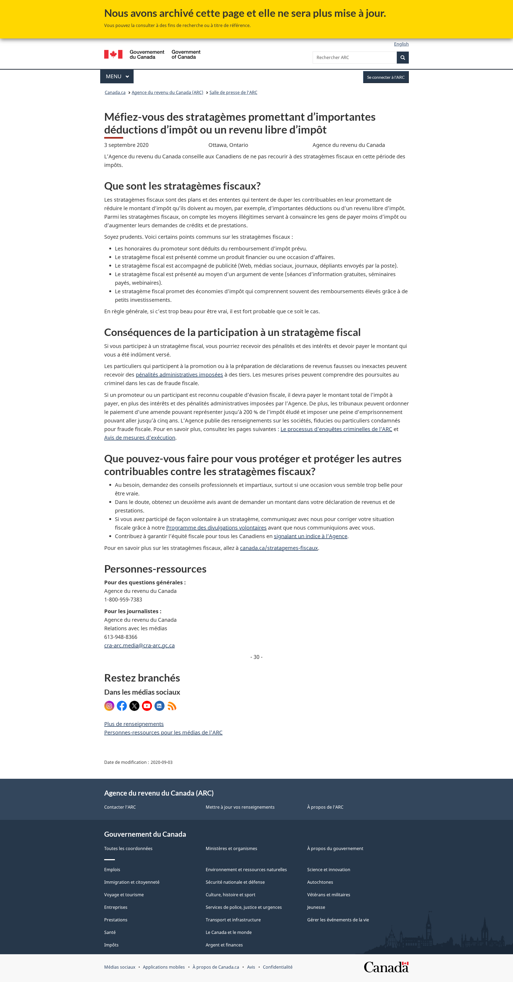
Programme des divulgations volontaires (216, 527)
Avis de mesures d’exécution (139, 437)
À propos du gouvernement (335, 848)
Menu (120, 76)
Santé (110, 932)
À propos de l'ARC (325, 807)
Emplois (112, 870)
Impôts (111, 945)
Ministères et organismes (231, 848)
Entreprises (115, 907)
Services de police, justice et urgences (244, 907)
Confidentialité (278, 967)
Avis (251, 967)
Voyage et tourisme (124, 895)
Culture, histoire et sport (230, 895)
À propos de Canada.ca (216, 967)
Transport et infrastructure (233, 920)
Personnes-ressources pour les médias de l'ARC (163, 732)
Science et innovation (328, 870)
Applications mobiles (164, 967)
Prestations (115, 920)
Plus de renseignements (134, 723)
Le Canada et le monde (229, 932)
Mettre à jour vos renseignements (240, 807)
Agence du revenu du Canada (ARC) (167, 92)
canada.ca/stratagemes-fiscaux (279, 547)
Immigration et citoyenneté (132, 882)
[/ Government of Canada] (152, 55)
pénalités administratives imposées (179, 374)
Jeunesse (316, 907)
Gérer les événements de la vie (338, 920)
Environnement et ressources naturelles (246, 870)
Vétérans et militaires (328, 895)
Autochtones (320, 882)
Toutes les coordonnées (128, 848)
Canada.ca (115, 92)
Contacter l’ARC (120, 807)
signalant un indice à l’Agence (310, 536)
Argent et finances (224, 945)
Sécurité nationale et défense (235, 882)
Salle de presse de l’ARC (233, 92)
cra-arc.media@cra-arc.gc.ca (139, 645)
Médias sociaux (119, 967)
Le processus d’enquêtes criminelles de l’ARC (336, 429)
